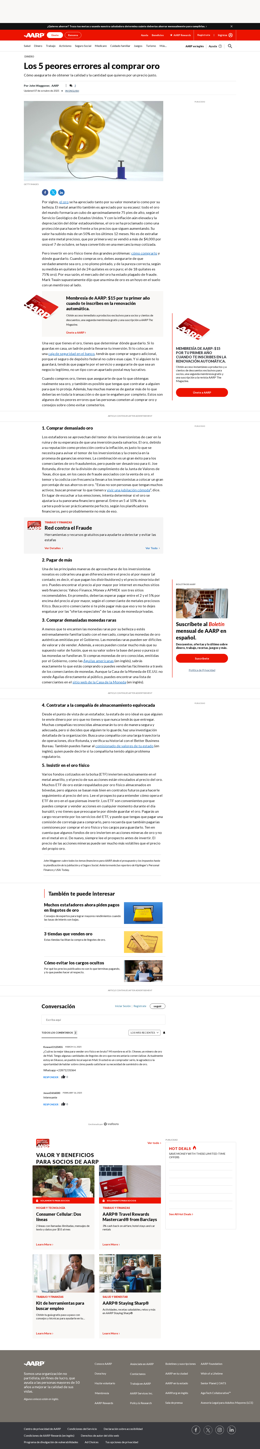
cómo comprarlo (144, 253)
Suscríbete (202, 658)
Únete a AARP (75, 332)
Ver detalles (53, 548)
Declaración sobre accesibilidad (123, 1428)
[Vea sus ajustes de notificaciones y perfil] (163, 1033)
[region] (103, 1067)
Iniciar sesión (123, 1006)
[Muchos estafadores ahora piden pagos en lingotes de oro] (143, 913)
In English (72, 90)
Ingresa (222, 35)
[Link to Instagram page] (219, 1430)
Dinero (29, 56)
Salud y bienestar (115, 1296)
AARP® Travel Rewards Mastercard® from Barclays (130, 1216)
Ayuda (144, 35)
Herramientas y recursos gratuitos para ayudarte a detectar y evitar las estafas (100, 537)
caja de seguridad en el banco (71, 353)
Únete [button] (55, 35)
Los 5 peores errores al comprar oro (92, 66)
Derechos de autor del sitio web (100, 1435)
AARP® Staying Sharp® (126, 1303)
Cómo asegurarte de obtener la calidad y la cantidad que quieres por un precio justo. (90, 75)
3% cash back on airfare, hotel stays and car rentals (129, 1227)
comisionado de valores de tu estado (124, 746)
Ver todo (152, 548)
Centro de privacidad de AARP (42, 1428)
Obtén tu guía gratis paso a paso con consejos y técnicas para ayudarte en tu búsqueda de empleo (59, 1316)
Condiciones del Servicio (82, 1428)
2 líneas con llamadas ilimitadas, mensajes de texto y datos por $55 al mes (62, 1227)
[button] (231, 26)
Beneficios (158, 35)
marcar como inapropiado (152, 1080)
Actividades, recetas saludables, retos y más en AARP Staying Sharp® (129, 1311)
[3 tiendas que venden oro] (143, 942)
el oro (64, 202)
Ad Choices (92, 1442)
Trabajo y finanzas (58, 522)
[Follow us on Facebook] (196, 1430)
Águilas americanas (98, 661)
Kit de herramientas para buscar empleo (60, 1305)
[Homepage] (34, 35)
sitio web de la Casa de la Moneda (99, 682)
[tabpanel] (211, 46)
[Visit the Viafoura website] (111, 1124)
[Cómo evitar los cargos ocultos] (143, 971)
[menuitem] (27, 47)
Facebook (46, 193)
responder (50, 1077)
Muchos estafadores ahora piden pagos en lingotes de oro (81, 907)
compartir (133, 1077)
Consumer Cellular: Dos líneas (58, 1216)
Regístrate (203, 34)
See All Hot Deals (180, 1214)
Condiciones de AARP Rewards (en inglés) (49, 1435)
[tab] (59, 1033)
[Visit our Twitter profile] (208, 1430)
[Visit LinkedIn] (231, 1430)
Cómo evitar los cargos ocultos (74, 962)
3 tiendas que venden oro (68, 933)
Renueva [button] (73, 35)
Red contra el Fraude (68, 528)
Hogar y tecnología (50, 1208)
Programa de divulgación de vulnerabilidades (51, 1442)
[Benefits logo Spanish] (34, 528)
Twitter (54, 193)
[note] (93, 184)
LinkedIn (62, 193)
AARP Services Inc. (141, 1393)
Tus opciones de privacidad (121, 1442)
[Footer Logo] (52, 1363)
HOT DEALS (180, 1148)
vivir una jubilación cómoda (128, 490)
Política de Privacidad (202, 670)
